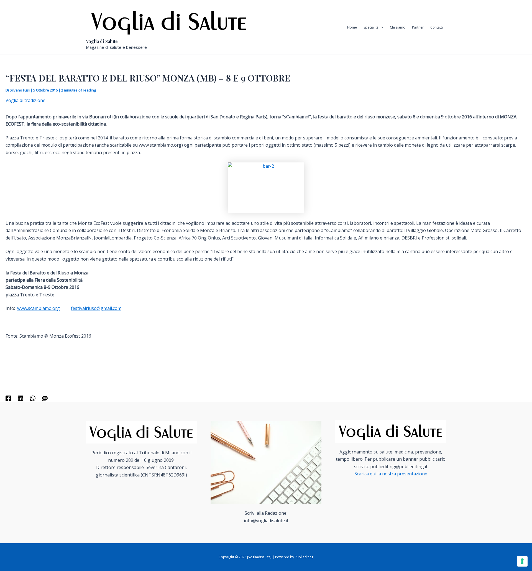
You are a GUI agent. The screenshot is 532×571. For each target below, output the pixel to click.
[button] (380, 27)
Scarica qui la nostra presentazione (390, 474)
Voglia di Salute (102, 41)
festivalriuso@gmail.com (96, 308)
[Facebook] (8, 398)
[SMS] (45, 398)
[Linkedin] (20, 398)
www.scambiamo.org (38, 308)
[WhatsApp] (32, 398)
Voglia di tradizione (25, 100)
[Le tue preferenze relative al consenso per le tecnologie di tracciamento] (522, 561)
